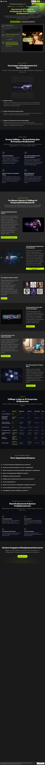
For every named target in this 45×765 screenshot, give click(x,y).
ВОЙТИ (38, 1)
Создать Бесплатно (22, 556)
